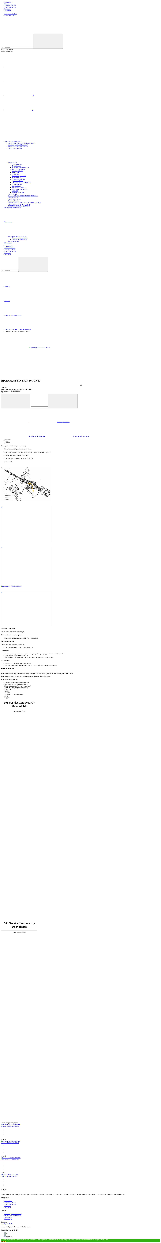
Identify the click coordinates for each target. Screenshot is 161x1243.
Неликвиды (8, 243)
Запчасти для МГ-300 (15, 148)
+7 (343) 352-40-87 (10, 15)
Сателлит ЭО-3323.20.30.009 (10, 1159)
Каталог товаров (9, 4)
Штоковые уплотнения (19, 239)
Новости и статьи (10, 7)
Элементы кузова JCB (19, 176)
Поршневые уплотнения (19, 238)
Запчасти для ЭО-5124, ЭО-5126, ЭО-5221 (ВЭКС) (24, 202)
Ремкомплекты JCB (18, 192)
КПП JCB (15, 191)
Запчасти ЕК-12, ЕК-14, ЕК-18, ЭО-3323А (21, 143)
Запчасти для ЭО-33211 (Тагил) (18, 146)
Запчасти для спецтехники (13, 141)
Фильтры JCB (16, 177)
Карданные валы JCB (19, 187)
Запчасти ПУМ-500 (14, 199)
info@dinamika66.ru (10, 14)
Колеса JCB (15, 172)
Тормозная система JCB (19, 189)
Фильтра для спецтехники (12, 207)
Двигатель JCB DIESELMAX (21, 182)
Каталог (7, 301)
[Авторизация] (18, 67)
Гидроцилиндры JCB (18, 179)
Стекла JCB (15, 174)
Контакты (7, 10)
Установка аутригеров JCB (20, 167)
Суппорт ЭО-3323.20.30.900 (10, 1126)
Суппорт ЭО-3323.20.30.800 (10, 1143)
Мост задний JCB (17, 171)
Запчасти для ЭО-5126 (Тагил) (18, 145)
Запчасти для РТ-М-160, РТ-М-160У (19, 204)
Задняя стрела (16, 166)
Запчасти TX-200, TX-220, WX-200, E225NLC (23, 196)
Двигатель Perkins (17, 181)
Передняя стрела (17, 164)
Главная (7, 286)
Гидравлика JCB (17, 184)
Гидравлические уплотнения (17, 236)
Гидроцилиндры (13, 241)
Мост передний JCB (18, 169)
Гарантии (7, 9)
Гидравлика (8, 222)
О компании (8, 2)
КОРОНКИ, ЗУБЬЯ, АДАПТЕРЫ (19, 206)
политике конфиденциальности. (98, 1239)
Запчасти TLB (12, 194)
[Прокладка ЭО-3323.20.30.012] (26, 501)
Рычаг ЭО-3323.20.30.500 (9, 1176)
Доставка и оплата (10, 5)
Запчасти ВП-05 (13, 197)
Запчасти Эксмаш (13, 201)
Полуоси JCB (16, 186)
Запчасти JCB (12, 162)
